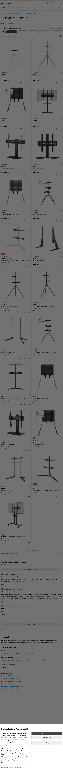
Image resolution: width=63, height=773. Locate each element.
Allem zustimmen (47, 734)
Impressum (4, 767)
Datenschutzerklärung (16, 767)
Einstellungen (47, 743)
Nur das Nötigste (47, 738)
